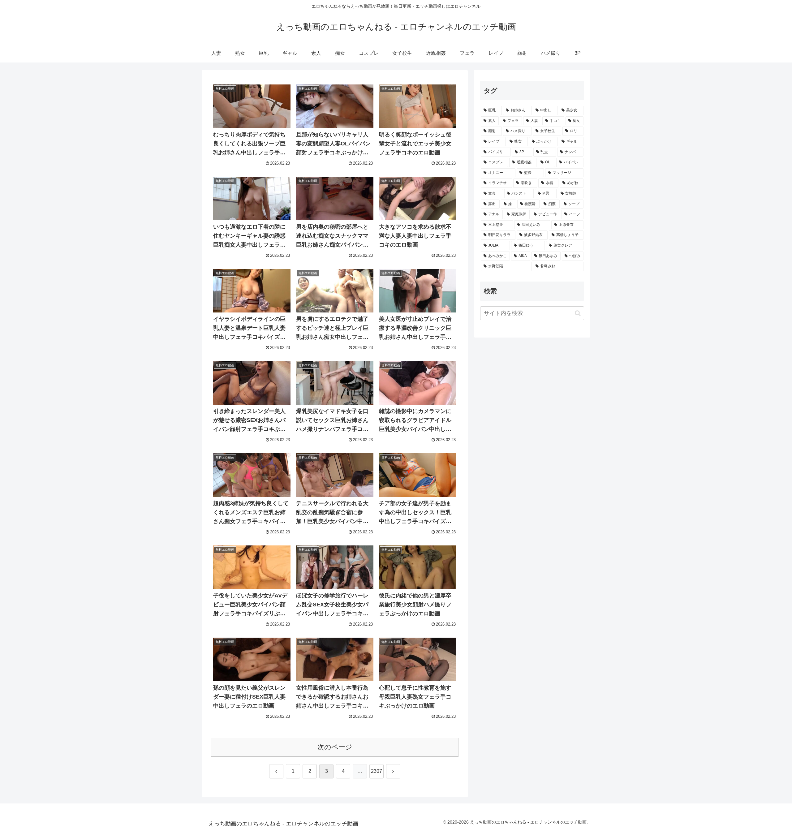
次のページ (334, 747)
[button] (577, 313)
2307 (376, 771)
